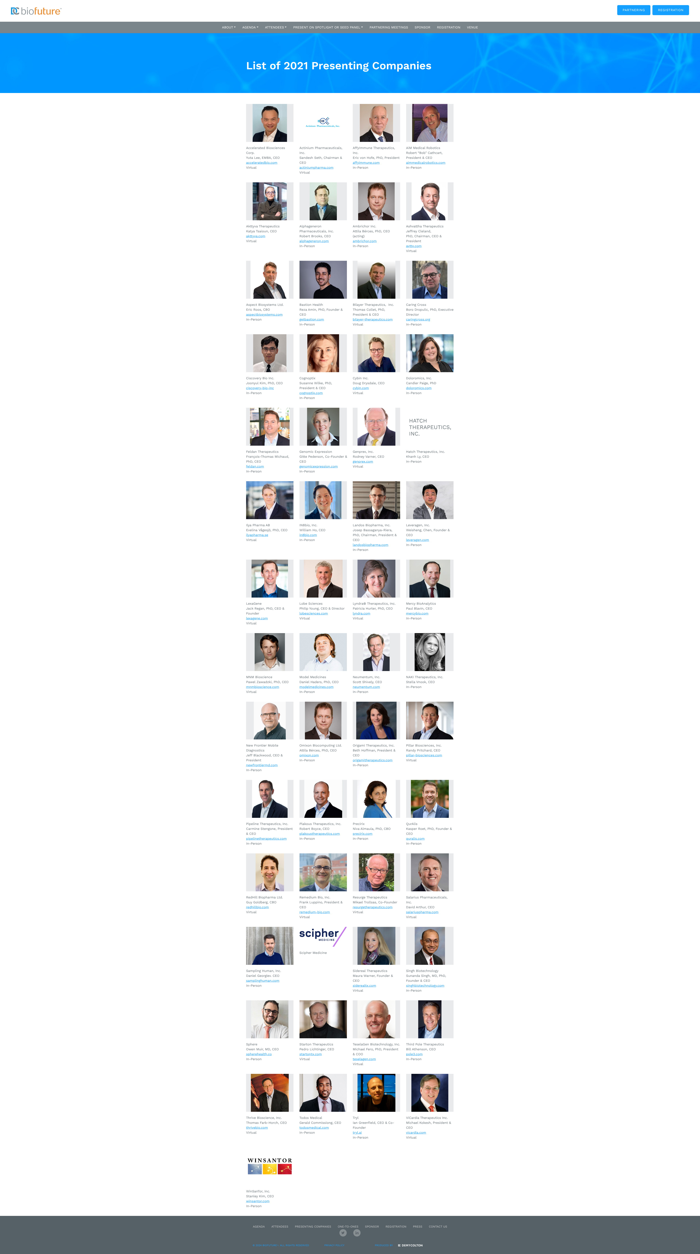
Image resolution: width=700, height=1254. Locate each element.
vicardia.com (416, 1133)
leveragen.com (417, 540)
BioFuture (36, 11)
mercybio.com (417, 613)
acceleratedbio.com (261, 163)
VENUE (472, 27)
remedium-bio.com (315, 912)
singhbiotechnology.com (425, 986)
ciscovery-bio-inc (260, 388)
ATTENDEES (274, 27)
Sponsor (372, 1226)
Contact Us (438, 1226)
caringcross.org (418, 319)
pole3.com (414, 1054)
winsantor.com (257, 1201)
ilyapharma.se (257, 535)
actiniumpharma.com (317, 168)
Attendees (279, 1226)
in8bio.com (308, 535)
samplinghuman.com (262, 981)
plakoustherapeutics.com (320, 834)
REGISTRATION (448, 27)
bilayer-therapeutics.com (373, 319)
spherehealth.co (259, 1054)
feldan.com (255, 466)
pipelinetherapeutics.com (266, 839)
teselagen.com (364, 1059)
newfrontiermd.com (262, 765)
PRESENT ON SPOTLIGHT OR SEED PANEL (326, 27)
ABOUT (227, 27)
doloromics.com (419, 388)
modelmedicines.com (317, 687)
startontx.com (311, 1054)
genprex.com (363, 462)
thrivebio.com (257, 1128)
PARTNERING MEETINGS (389, 27)
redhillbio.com (257, 907)
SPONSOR (422, 27)
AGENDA (249, 27)
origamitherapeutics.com (372, 760)
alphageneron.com (314, 241)
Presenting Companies (313, 1226)
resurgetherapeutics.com (372, 907)
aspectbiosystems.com (264, 315)
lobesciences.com (314, 613)
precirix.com (362, 834)
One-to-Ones (348, 1226)
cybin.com (361, 388)
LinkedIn (357, 1232)
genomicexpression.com (319, 466)
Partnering (634, 10)
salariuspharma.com (422, 912)
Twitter (343, 1232)
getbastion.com (312, 319)
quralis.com (415, 839)
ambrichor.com (365, 241)
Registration (671, 10)
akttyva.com (255, 236)
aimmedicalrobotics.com (426, 163)
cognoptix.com (311, 393)
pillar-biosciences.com (424, 755)
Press (417, 1226)
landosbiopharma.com (370, 545)
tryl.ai (357, 1133)
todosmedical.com (314, 1128)
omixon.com (309, 755)
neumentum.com (366, 687)
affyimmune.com (366, 163)
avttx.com (414, 246)
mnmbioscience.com (262, 687)
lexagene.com (257, 618)
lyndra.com (361, 613)
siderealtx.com (364, 986)
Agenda (259, 1226)
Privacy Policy (334, 1245)
